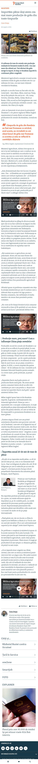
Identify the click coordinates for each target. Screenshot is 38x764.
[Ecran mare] (35, 215)
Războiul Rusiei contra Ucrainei (14, 646)
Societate (5, 8)
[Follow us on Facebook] (3, 748)
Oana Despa (5, 23)
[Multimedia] (19, 761)
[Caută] (30, 761)
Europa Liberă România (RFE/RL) (16, 202)
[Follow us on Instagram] (12, 748)
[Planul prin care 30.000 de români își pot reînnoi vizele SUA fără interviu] (19, 707)
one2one (7, 662)
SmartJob (7, 670)
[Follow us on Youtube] (7, 748)
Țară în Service (10, 655)
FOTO (5, 677)
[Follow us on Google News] (21, 748)
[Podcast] (8, 761)
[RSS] (16, 748)
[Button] (33, 31)
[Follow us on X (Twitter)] (25, 748)
